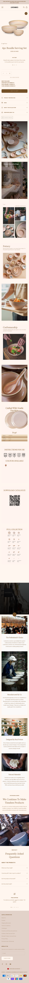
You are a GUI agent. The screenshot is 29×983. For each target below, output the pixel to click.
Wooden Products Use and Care (9, 936)
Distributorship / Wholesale (8, 941)
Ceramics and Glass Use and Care (9, 930)
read (16, 900)
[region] (14, 598)
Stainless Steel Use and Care (8, 933)
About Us (4, 917)
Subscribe (7, 958)
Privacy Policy (5, 938)
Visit (14, 609)
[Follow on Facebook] (2, 964)
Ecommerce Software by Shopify (19, 972)
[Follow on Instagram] (6, 964)
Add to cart (14, 91)
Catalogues (4, 928)
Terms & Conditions (6, 925)
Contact (3, 920)
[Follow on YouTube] (10, 964)
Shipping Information (6, 923)
